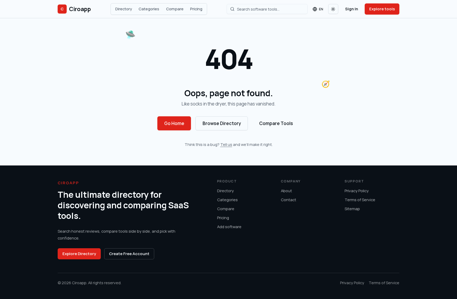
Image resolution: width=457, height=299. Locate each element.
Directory (123, 8)
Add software (229, 226)
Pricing (196, 8)
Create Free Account (129, 253)
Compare (175, 8)
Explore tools (382, 8)
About (286, 190)
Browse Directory (222, 123)
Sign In (351, 8)
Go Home (174, 123)
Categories (149, 8)
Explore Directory (79, 253)
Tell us (226, 144)
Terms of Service (360, 199)
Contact (288, 199)
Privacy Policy (357, 190)
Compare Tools (276, 123)
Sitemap (352, 208)
